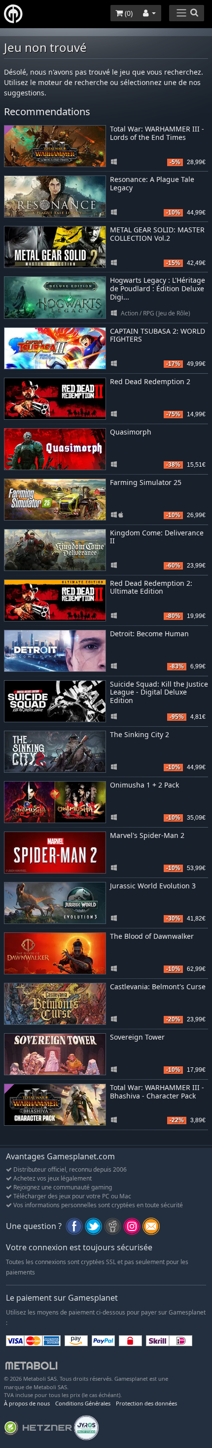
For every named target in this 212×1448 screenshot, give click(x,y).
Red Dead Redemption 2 (150, 381)
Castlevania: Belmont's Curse (158, 986)
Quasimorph (130, 432)
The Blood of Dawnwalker (152, 936)
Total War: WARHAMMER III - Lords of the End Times (157, 133)
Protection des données (146, 1403)
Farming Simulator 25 (145, 482)
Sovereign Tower (137, 1037)
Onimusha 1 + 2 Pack (144, 785)
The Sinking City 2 (139, 734)
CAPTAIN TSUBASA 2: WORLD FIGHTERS (157, 335)
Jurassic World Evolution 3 (153, 885)
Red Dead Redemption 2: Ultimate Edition (151, 587)
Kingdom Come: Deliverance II (157, 537)
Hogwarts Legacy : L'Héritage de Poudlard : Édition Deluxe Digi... (157, 288)
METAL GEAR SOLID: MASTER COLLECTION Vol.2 (157, 234)
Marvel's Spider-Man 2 (147, 835)
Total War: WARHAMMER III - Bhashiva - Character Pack (157, 1091)
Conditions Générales (82, 1403)
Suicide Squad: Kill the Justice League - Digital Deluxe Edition (159, 692)
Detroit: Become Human (149, 633)
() (128, 13)
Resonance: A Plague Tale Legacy (152, 183)
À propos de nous (27, 1403)
